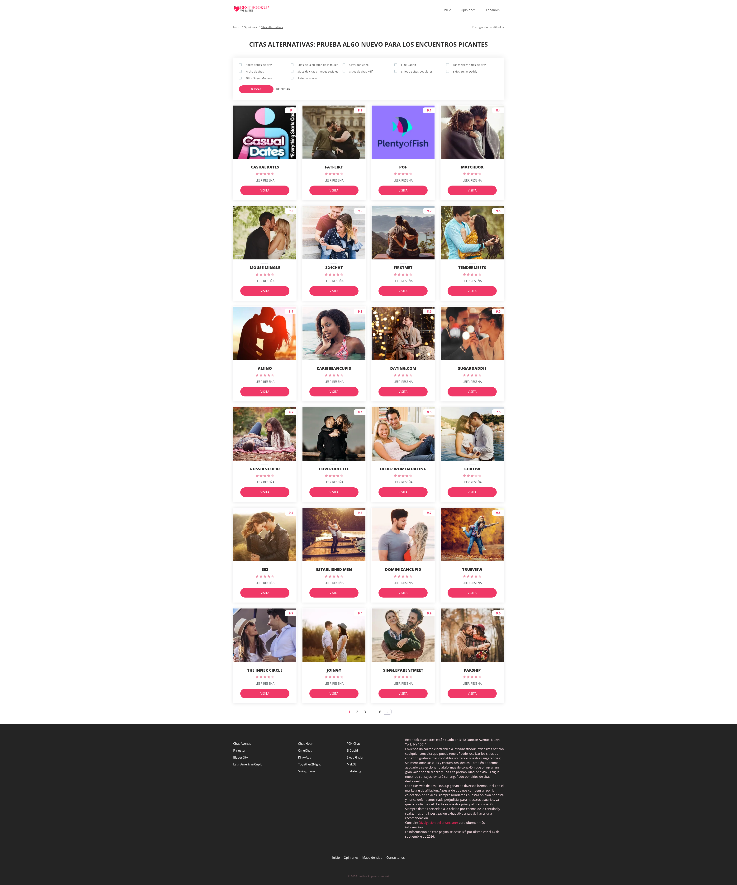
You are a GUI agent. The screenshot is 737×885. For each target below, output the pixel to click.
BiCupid (352, 750)
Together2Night (309, 764)
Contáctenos (395, 857)
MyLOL (351, 764)
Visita (264, 190)
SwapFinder (355, 757)
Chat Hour (305, 743)
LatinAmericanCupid (248, 764)
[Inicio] (254, 9)
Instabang (354, 771)
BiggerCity (240, 757)
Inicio (447, 10)
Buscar (256, 89)
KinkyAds (304, 757)
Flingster (239, 750)
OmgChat (305, 750)
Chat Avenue (242, 743)
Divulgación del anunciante (438, 823)
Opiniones (468, 10)
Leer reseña (264, 180)
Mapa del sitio (372, 857)
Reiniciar (283, 89)
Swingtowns (306, 771)
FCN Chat (353, 743)
